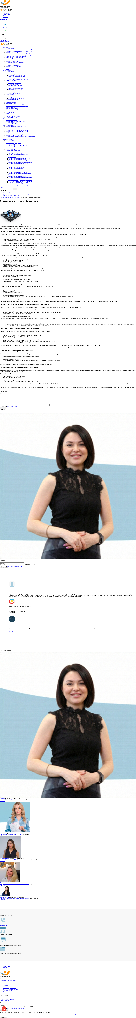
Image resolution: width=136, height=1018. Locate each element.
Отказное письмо (10, 140)
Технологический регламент (12, 108)
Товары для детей (10, 97)
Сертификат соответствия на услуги (14, 66)
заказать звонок (4, 19)
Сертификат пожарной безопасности (15, 62)
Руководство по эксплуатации (13, 116)
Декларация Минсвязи (11, 58)
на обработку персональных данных (16, 406)
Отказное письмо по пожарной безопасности (16, 145)
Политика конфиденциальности (8, 980)
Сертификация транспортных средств (15, 85)
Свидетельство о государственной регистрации (20, 180)
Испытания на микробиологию (16, 167)
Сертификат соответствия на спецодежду (18, 79)
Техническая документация (9, 102)
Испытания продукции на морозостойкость (19, 160)
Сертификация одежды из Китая (13, 129)
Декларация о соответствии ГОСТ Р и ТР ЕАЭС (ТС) (19, 51)
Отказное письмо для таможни (13, 141)
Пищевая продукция (11, 90)
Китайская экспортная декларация (14, 132)
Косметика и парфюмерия (12, 99)
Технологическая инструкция (13, 107)
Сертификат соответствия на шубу (16, 76)
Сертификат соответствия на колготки (17, 75)
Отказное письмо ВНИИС (12, 144)
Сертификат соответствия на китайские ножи (17, 137)
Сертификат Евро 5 (10, 67)
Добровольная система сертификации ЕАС (16, 56)
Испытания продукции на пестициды (17, 168)
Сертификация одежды (11, 71)
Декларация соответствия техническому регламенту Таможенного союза (23, 49)
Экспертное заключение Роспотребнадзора (18, 182)
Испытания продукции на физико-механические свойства (22, 164)
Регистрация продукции (11, 178)
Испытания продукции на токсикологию (18, 172)
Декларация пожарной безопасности (14, 60)
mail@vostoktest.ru (4, 41)
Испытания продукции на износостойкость (18, 171)
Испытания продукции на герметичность (18, 154)
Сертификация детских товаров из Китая (16, 126)
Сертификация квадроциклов (15, 88)
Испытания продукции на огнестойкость (18, 163)
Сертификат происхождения (12, 65)
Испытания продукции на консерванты (18, 166)
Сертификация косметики (14, 100)
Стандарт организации (11, 117)
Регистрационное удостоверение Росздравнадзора (20, 185)
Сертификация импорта (8, 125)
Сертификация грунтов (14, 95)
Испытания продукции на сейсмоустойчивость (19, 173)
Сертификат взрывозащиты (12, 61)
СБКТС (7, 69)
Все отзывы (12, 631)
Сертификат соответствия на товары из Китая (17, 131)
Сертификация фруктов (14, 92)
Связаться (2, 801)
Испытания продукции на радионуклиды (18, 174)
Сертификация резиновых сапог (16, 72)
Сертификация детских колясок (16, 98)
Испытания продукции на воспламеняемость (19, 158)
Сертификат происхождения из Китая (15, 135)
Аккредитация (6, 14)
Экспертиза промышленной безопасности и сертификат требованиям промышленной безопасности (32, 183)
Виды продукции (7, 70)
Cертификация (6, 47)
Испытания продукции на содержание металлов (20, 162)
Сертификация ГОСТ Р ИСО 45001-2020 (16, 121)
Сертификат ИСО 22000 (11, 122)
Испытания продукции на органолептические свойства (21, 155)
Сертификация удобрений (14, 83)
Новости (5, 15)
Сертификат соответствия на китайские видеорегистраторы (20, 136)
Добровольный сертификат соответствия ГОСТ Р (18, 53)
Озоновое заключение (11, 148)
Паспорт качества (10, 112)
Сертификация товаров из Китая (13, 127)
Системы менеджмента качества (10, 118)
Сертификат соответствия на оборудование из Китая (18, 134)
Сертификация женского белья (15, 78)
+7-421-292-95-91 (13, 999)
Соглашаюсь (3, 1017)
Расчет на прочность (11, 115)
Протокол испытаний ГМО (15, 153)
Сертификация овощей (14, 93)
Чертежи (8, 113)
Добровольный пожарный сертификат (15, 57)
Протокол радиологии (11, 149)
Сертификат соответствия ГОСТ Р (14, 52)
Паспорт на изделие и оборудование (14, 109)
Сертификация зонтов (13, 74)
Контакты (5, 17)
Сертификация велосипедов (15, 89)
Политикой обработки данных (82, 1014)
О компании (6, 13)
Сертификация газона (13, 81)
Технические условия (11, 103)
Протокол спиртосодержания (13, 150)
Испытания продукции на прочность (17, 176)
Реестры (5, 993)
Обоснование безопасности (12, 111)
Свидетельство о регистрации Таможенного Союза (20, 181)
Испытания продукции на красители (17, 159)
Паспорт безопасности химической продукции (17, 106)
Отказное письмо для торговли (13, 143)
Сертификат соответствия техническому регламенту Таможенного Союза (23, 55)
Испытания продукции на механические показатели (21, 169)
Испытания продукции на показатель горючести (20, 177)
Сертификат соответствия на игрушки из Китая (17, 130)
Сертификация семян (13, 84)
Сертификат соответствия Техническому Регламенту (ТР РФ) (20, 63)
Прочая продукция (10, 94)
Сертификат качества (11, 48)
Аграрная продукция (11, 80)
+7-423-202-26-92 (4, 40)
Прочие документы (7, 139)
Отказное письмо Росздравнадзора (14, 146)
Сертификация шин (13, 86)
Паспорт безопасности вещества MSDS (15, 104)
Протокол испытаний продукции (14, 152)
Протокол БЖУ (12, 157)
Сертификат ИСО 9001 (11, 123)
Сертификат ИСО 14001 (11, 120)
